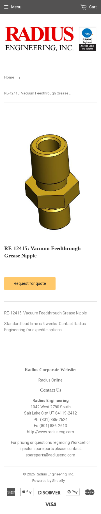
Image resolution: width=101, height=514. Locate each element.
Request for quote (30, 283)
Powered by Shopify (48, 481)
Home (9, 77)
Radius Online (50, 380)
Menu (16, 7)
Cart (92, 7)
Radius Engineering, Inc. (55, 474)
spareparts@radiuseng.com (50, 455)
